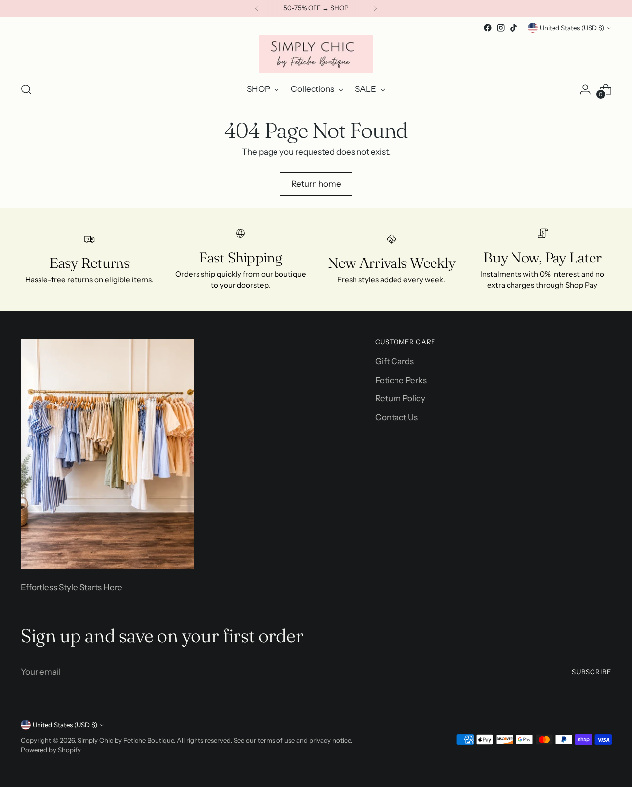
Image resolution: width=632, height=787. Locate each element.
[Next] (375, 8)
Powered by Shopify (51, 750)
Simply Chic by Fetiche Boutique (126, 740)
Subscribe (591, 672)
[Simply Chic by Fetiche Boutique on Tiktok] (513, 27)
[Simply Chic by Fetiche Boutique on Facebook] (487, 27)
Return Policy (400, 398)
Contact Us (396, 417)
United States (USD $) (572, 28)
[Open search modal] (26, 89)
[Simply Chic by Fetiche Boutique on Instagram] (500, 27)
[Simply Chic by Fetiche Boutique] (316, 54)
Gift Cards (394, 361)
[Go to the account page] (585, 89)
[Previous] (257, 8)
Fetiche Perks (401, 380)
